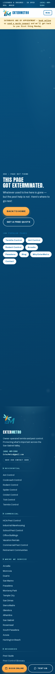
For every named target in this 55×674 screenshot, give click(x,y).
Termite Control (13, 240)
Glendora (7, 610)
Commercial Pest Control (15, 545)
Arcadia (31, 247)
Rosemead (8, 625)
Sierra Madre (9, 605)
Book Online (16, 668)
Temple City (9, 595)
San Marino (8, 581)
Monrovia (7, 571)
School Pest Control (13, 530)
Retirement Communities (15, 550)
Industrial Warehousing (14, 525)
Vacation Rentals (11, 540)
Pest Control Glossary (14, 661)
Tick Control (9, 500)
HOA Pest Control (12, 520)
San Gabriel (8, 620)
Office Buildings (10, 535)
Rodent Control (13, 247)
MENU (47, 13)
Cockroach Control (12, 480)
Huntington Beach (12, 640)
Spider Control (10, 490)
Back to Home (16, 211)
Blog (24, 254)
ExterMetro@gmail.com (13, 454)
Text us (42, 668)
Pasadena (10, 254)
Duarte (6, 576)
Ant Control (34, 240)
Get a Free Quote (18, 222)
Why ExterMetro (41, 254)
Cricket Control (10, 495)
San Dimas (8, 600)
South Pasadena (11, 630)
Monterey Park (10, 590)
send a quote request (18, 23)
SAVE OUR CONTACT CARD (17, 460)
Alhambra (7, 615)
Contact (9, 261)
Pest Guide (8, 656)
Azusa (6, 635)
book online (45, 20)
